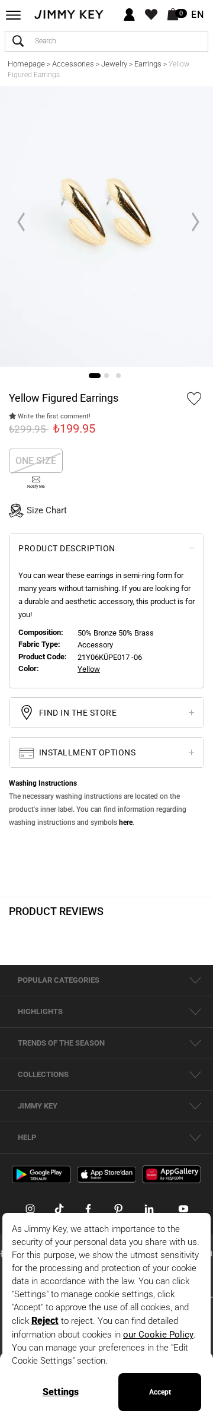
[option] (106, 226)
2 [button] (106, 375)
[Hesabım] (129, 15)
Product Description (66, 548)
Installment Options (86, 752)
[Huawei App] (171, 1174)
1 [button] (95, 375)
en (197, 14)
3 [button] (118, 375)
